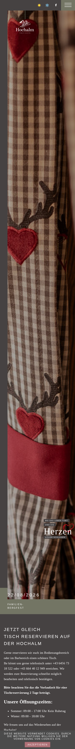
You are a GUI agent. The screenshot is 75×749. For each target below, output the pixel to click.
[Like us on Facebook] (55, 5)
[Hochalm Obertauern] (25, 38)
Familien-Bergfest (16, 606)
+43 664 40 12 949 (32, 668)
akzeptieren (37, 744)
